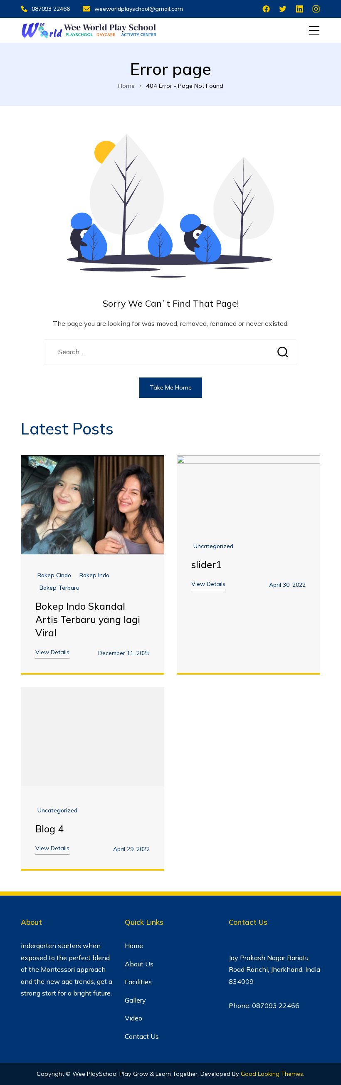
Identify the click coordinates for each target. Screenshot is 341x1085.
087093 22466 (51, 8)
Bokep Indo (94, 575)
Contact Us (142, 1036)
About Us (139, 964)
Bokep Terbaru (59, 587)
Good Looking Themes (272, 1074)
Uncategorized (213, 546)
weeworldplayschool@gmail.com (138, 8)
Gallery (135, 1000)
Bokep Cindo (54, 575)
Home (134, 945)
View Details (52, 652)
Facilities (138, 982)
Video (133, 1018)
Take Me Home (171, 387)
